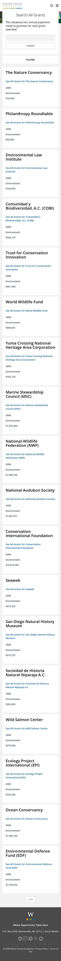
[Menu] (57, 5)
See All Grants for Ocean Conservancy (27, 818)
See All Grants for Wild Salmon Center (27, 728)
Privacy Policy (42, 948)
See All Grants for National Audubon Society (30, 499)
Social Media (51, 931)
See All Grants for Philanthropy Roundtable (30, 122)
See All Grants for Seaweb (20, 589)
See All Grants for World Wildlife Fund (26, 310)
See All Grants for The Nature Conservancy (29, 81)
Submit (30, 46)
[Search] (51, 5)
